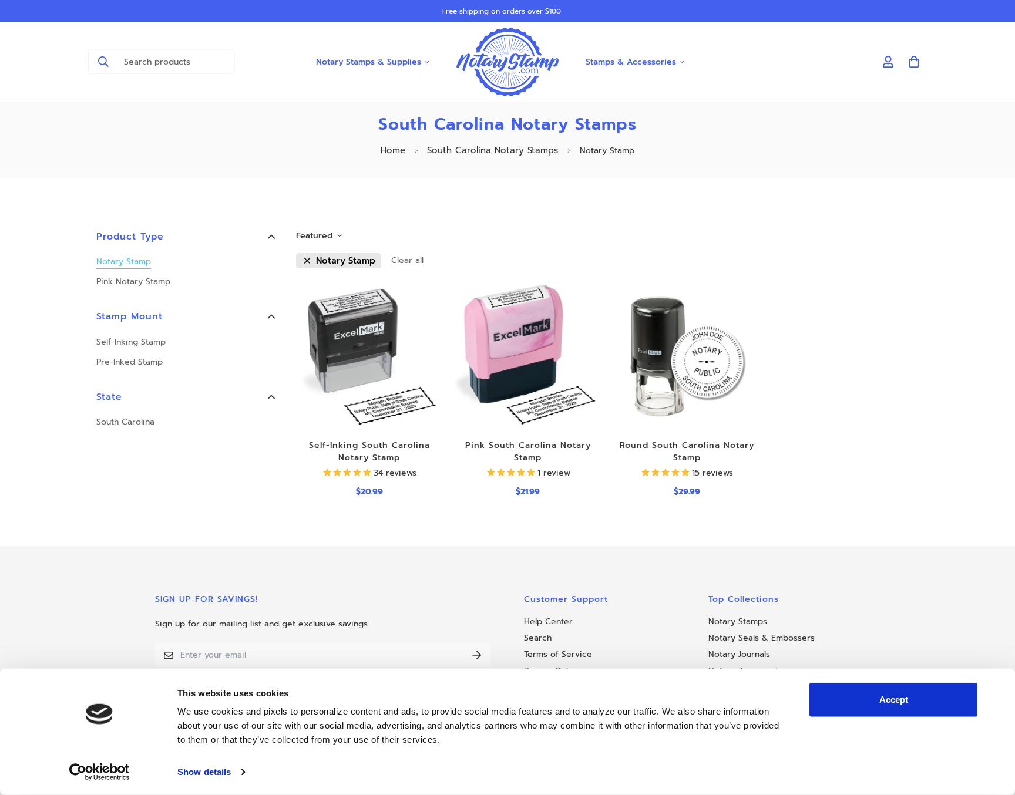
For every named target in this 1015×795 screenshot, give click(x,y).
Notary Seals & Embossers (761, 638)
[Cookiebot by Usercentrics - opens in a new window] (99, 772)
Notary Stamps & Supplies (368, 61)
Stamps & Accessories (631, 61)
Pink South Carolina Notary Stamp (528, 451)
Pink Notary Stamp (133, 281)
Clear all (407, 260)
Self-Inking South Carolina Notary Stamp (369, 451)
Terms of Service (558, 654)
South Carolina (125, 422)
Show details (204, 772)
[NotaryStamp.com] (507, 62)
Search (538, 638)
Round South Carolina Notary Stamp (687, 451)
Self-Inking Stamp (131, 342)
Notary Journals (739, 654)
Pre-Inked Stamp (129, 362)
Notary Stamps (737, 621)
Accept (893, 700)
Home (393, 150)
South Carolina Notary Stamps (492, 150)
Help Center (548, 621)
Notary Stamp (123, 261)
